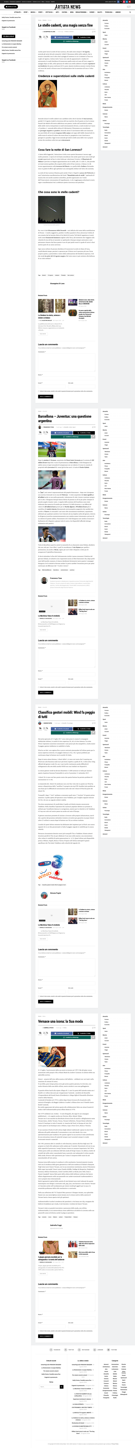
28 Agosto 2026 (57, 618)
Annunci (118, 12)
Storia (106, 92)
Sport (26, 12)
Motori (106, 135)
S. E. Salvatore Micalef (46, 320)
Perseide (63, 275)
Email (40, 383)
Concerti (107, 44)
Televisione (107, 60)
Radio (106, 130)
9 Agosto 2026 (83, 306)
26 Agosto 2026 (57, 320)
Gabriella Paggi (49, 1027)
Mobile (106, 140)
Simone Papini (48, 723)
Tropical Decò (68, 1217)
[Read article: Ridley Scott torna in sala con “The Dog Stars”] (72, 611)
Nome (40, 375)
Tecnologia (108, 12)
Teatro (106, 65)
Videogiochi (107, 143)
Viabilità (53, 1)
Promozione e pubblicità (15, 1)
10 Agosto (50, 275)
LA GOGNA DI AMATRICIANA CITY (82, 1426)
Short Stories (108, 97)
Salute (99, 12)
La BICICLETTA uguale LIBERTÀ (82, 1412)
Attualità (17, 12)
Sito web (70, 383)
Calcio (106, 35)
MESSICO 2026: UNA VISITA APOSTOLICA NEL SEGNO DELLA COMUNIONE (86, 302)
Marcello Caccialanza (46, 618)
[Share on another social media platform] (93, 41)
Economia (107, 28)
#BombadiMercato (46, 570)
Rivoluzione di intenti (78, 1423)
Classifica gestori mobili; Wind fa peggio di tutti (54, 885)
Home (39, 20)
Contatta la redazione (27, 1)
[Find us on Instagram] (124, 2)
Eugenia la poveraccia (8, 20)
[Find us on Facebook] (118, 2)
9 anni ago (60, 31)
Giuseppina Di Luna (49, 31)
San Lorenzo (71, 275)
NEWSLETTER (12, 6)
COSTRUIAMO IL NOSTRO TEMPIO (82, 1407)
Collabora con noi (36, 1)
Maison (55, 1217)
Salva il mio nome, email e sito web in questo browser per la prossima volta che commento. (66, 391)
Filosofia (107, 89)
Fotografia (107, 77)
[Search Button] (130, 12)
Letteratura (107, 87)
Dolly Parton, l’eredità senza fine (11, 17)
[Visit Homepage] (67, 7)
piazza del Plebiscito (87, 173)
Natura (49, 20)
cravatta (44, 1217)
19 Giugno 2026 (83, 320)
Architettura (107, 72)
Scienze (92, 12)
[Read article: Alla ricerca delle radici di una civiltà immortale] (72, 1254)
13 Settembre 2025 (84, 1256)
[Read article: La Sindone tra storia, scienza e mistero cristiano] (51, 306)
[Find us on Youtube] (129, 2)
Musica (33, 12)
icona (49, 1217)
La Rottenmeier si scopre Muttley (11, 44)
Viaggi (106, 54)
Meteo (43, 1)
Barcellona (56, 570)
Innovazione (108, 132)
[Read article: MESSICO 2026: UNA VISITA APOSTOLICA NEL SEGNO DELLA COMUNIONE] (72, 302)
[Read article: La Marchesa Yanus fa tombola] (51, 606)
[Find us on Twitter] (121, 2)
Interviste (107, 51)
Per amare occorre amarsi (9, 47)
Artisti (106, 42)
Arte (57, 12)
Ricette (106, 110)
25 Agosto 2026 (83, 613)
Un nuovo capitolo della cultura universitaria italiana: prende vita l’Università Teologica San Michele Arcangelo (87, 314)
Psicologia (107, 123)
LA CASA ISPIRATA (78, 1404)
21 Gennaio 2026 (83, 1248)
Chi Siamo (6, 1)
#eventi (44, 275)
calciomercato (64, 570)
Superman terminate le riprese (82, 1399)
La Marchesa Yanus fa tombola (49, 616)
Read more (44, 333)
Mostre (106, 80)
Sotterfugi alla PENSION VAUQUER (12, 41)
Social (106, 138)
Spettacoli (49, 12)
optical (60, 1217)
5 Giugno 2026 (57, 1262)
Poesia (106, 100)
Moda (72, 12)
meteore (57, 275)
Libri (106, 94)
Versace (75, 1217)
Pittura (106, 75)
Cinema (106, 63)
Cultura (64, 12)
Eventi (40, 12)
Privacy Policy (114, 1444)
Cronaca (107, 23)
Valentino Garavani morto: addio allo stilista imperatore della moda (86, 1243)
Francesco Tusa (49, 427)
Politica (106, 26)
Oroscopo (48, 1)
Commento (42, 352)
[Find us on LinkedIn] (127, 2)
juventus (72, 570)
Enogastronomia (81, 12)
